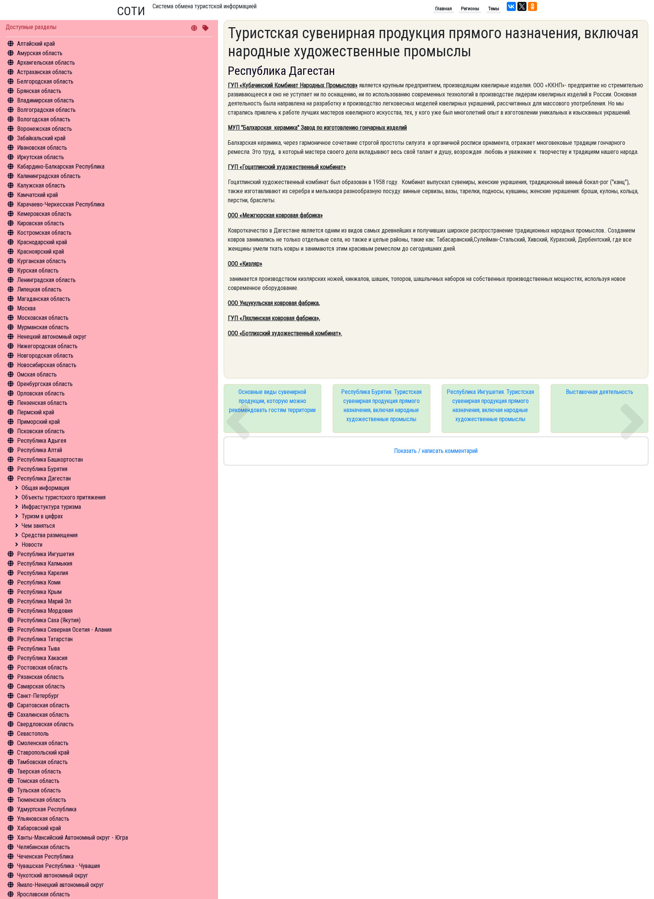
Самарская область (41, 686)
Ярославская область (43, 894)
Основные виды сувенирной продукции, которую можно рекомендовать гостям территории (272, 401)
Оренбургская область (45, 384)
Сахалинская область (43, 714)
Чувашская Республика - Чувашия (58, 866)
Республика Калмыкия (44, 563)
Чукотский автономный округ (52, 875)
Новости (32, 544)
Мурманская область (43, 327)
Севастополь (33, 733)
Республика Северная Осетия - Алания (64, 629)
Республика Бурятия (42, 469)
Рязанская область (40, 676)
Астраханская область (44, 72)
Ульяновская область (43, 818)
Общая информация (45, 487)
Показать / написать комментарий (436, 450)
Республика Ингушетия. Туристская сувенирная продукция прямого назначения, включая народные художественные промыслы (490, 405)
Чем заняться (38, 525)
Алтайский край (36, 43)
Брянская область (39, 91)
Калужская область (41, 185)
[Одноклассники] (532, 6)
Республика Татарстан (45, 639)
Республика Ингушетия (45, 554)
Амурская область (39, 53)
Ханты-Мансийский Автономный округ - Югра (72, 837)
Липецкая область (39, 289)
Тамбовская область (42, 762)
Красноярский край (40, 251)
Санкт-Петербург (38, 695)
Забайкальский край (41, 138)
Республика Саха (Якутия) (49, 620)
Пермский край (35, 412)
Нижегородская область (47, 346)
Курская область (38, 270)
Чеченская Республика (45, 856)
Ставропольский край (43, 752)
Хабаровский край (39, 828)
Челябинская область (43, 847)
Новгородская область (45, 355)
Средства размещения (50, 535)
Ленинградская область (46, 280)
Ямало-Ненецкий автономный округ (60, 884)
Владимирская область (45, 100)
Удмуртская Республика (46, 809)
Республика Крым (39, 591)
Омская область (37, 374)
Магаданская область (43, 298)
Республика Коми (39, 582)
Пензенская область (42, 402)
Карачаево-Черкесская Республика (60, 204)
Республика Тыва (38, 648)
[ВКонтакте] (511, 6)
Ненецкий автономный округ (52, 336)
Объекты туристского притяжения (64, 497)
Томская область (38, 780)
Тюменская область (41, 799)
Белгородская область (45, 81)
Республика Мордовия (45, 610)
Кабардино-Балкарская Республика (60, 166)
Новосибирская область (46, 365)
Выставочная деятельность (599, 391)
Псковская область (41, 431)
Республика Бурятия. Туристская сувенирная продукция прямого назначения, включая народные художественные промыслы (381, 405)
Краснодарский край (42, 242)
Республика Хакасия (42, 658)
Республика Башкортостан (50, 459)
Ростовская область (42, 667)
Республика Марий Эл (44, 601)
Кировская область (40, 223)
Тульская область (39, 790)
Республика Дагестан (44, 478)
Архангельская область (46, 62)
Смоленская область (43, 743)
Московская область (43, 317)
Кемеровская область (44, 213)
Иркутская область (40, 157)
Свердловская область (45, 724)
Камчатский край (37, 194)
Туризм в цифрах (42, 516)
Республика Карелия (42, 573)
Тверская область (39, 771)
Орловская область (41, 393)
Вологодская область (43, 119)
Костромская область (44, 232)
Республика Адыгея (41, 440)
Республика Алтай (39, 450)
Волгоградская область (46, 109)
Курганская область (41, 261)
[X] (521, 6)
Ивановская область (42, 147)
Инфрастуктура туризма (51, 506)
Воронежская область (44, 128)
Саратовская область (43, 705)
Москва (26, 308)
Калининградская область (49, 176)
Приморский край (38, 421)
